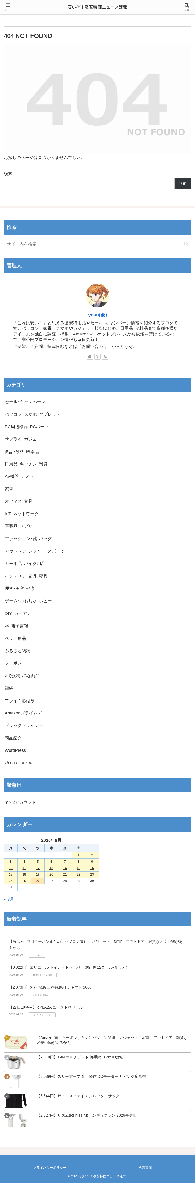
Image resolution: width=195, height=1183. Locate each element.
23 (92, 874)
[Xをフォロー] (97, 357)
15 (78, 868)
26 (38, 881)
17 (11, 874)
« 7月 (9, 899)
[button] (186, 244)
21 (65, 874)
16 (92, 868)
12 (38, 868)
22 (78, 874)
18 (24, 874)
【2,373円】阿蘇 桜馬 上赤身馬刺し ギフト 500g (50, 987)
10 (11, 868)
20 (51, 874)
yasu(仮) (97, 314)
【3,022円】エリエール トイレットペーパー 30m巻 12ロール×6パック (68, 967)
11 (24, 868)
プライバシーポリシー (49, 1167)
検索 (8, 173)
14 (65, 868)
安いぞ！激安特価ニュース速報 (97, 7)
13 (51, 868)
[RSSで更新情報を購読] (105, 357)
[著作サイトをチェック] (90, 357)
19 (38, 874)
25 (24, 881)
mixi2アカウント (20, 802)
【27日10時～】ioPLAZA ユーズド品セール (46, 1007)
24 (11, 881)
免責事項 (145, 1167)
